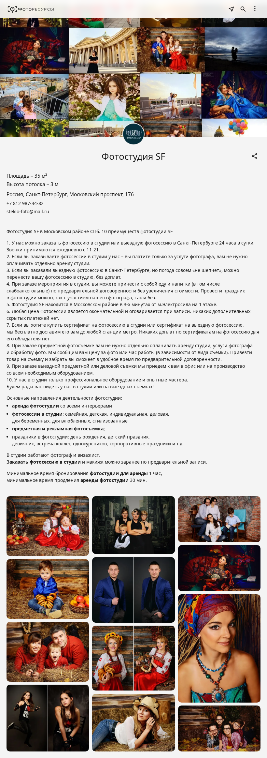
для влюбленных (71, 421)
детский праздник (128, 437)
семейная (76, 414)
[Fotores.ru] (31, 9)
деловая (159, 414)
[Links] (254, 156)
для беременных (30, 421)
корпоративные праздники (140, 443)
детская (98, 414)
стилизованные (110, 421)
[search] (231, 9)
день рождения (87, 437)
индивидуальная (128, 414)
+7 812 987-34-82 (25, 203)
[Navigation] (254, 8)
